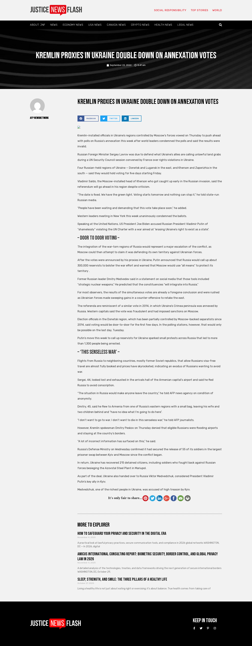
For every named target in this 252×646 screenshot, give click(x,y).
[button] (221, 25)
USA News (95, 24)
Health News (163, 24)
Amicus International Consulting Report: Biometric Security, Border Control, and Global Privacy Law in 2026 (147, 556)
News (54, 24)
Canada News (116, 24)
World (217, 10)
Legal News (185, 24)
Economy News (73, 24)
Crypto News (140, 24)
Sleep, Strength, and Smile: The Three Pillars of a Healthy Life (122, 579)
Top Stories (199, 10)
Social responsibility (170, 10)
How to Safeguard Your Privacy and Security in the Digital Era (121, 533)
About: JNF (37, 24)
